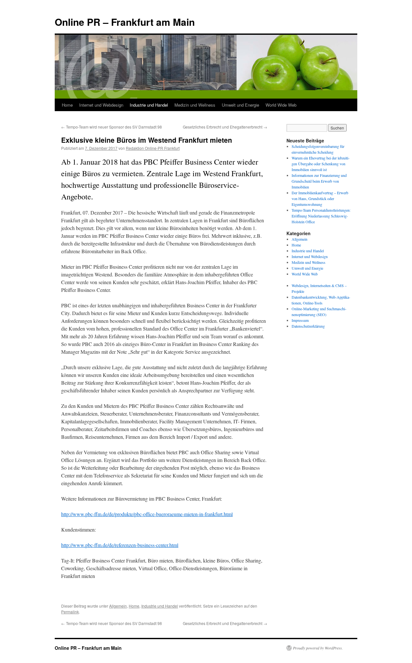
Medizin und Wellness (194, 105)
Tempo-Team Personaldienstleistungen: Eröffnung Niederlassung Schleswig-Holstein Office (321, 215)
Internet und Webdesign (101, 105)
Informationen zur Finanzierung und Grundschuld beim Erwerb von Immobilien (319, 181)
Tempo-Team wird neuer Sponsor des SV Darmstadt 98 (111, 127)
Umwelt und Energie (240, 105)
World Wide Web (281, 105)
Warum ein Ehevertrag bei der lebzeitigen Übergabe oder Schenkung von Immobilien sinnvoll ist (321, 163)
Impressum (300, 320)
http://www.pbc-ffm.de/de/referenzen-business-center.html (119, 545)
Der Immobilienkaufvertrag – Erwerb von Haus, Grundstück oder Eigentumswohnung (320, 198)
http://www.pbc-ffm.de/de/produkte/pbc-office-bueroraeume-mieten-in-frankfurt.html (147, 514)
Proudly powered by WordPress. (318, 647)
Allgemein (118, 606)
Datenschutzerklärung (308, 326)
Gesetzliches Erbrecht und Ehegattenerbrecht (225, 127)
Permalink (70, 611)
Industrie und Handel (149, 105)
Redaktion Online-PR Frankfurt (153, 148)
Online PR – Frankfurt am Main (125, 22)
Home (67, 105)
